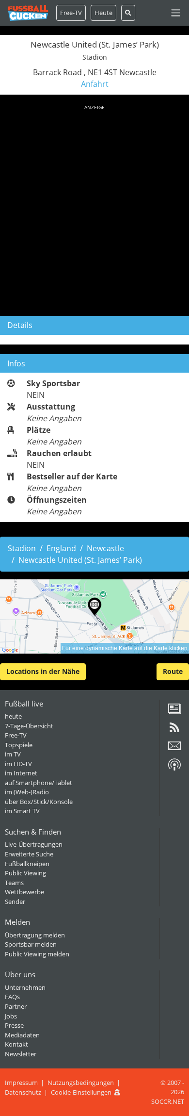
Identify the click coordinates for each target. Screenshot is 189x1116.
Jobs (11, 1016)
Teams (14, 882)
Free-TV (71, 12)
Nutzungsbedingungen (80, 1082)
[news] (174, 712)
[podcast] (174, 768)
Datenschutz (23, 1092)
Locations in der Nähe (42, 671)
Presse (14, 1025)
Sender (15, 901)
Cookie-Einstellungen (81, 1092)
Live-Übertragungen (34, 844)
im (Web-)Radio (27, 792)
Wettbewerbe (24, 891)
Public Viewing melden (37, 954)
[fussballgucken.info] (28, 13)
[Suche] (128, 13)
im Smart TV (22, 810)
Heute (103, 12)
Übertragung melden (35, 935)
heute (13, 716)
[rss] (174, 730)
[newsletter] (174, 749)
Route (173, 671)
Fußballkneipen (27, 863)
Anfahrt (95, 84)
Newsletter (20, 1054)
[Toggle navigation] (176, 13)
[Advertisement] (94, 208)
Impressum (21, 1082)
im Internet (21, 773)
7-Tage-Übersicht (29, 726)
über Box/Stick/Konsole (39, 801)
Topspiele (18, 744)
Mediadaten (22, 1035)
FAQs (12, 996)
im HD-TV (18, 763)
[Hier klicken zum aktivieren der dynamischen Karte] (94, 616)
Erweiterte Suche (29, 854)
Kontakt (16, 1044)
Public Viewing (25, 873)
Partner (16, 1006)
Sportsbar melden (31, 944)
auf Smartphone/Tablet (38, 782)
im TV (13, 754)
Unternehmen (25, 987)
